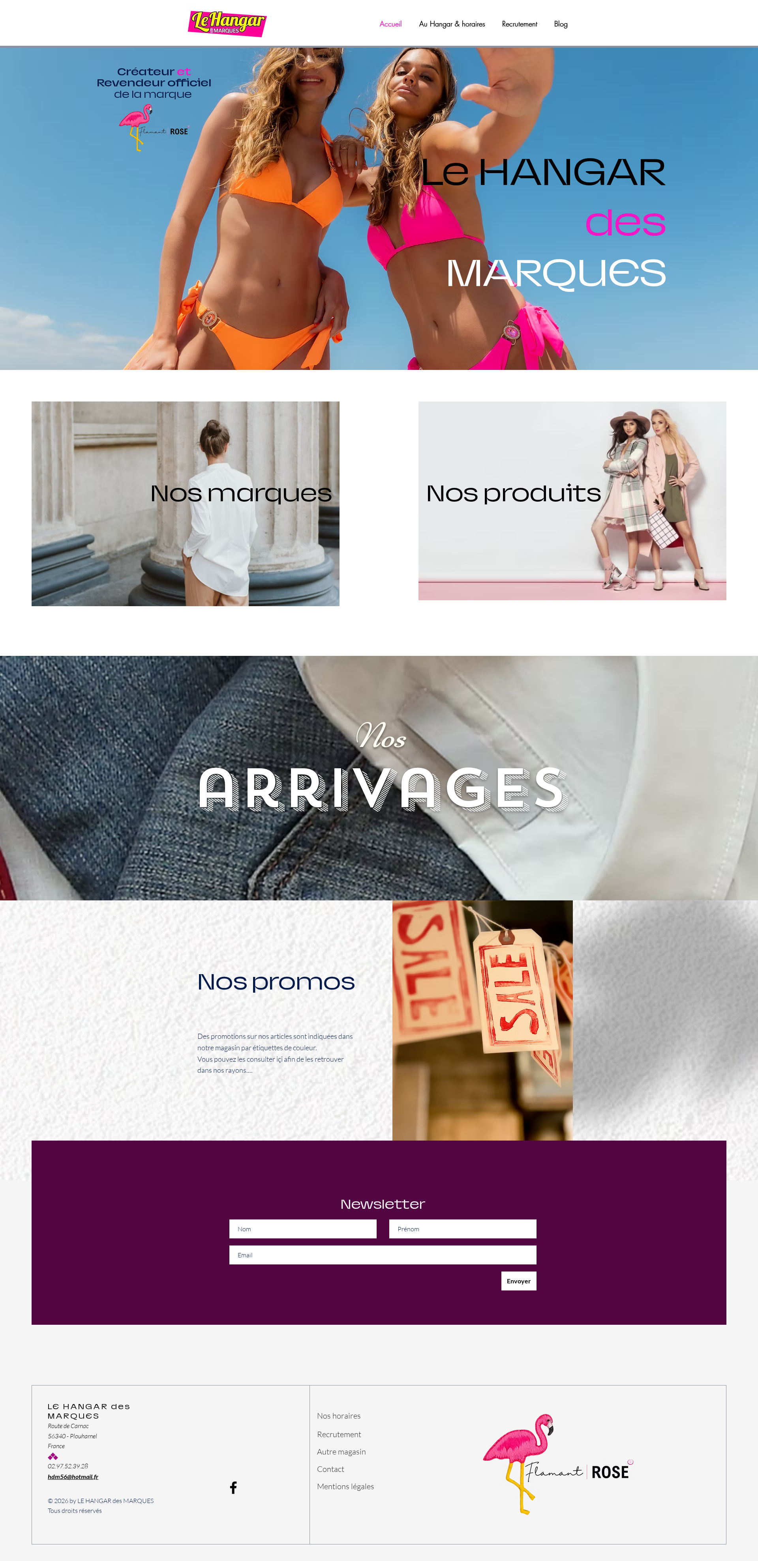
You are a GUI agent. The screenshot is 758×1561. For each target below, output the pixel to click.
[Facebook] (233, 1487)
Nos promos (276, 982)
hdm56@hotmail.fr (73, 1476)
